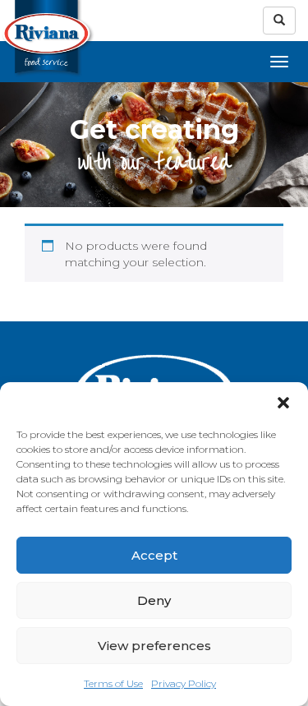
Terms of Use (113, 683)
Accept (154, 555)
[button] (283, 403)
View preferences (154, 645)
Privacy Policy (183, 683)
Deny (154, 600)
